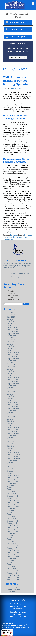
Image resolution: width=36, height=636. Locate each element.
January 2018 (12, 523)
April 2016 (11, 567)
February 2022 (13, 423)
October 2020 (13, 456)
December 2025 (13, 327)
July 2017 (11, 535)
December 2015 (13, 575)
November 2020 (14, 454)
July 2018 (11, 510)
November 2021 (13, 429)
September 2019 (13, 481)
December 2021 (13, 427)
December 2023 (13, 377)
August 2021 (12, 436)
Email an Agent (17, 37)
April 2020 (12, 469)
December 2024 (13, 352)
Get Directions (19, 57)
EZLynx (23, 625)
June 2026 (11, 315)
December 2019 (13, 475)
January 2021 (12, 450)
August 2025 (12, 336)
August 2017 (12, 533)
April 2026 (12, 319)
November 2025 (14, 329)
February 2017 (13, 546)
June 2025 (11, 340)
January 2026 (12, 325)
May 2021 (11, 442)
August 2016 (12, 558)
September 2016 (13, 556)
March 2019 (12, 494)
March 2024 (12, 371)
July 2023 (11, 388)
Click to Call (17, 30)
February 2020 (13, 471)
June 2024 (11, 365)
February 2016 (13, 571)
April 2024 (12, 369)
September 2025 (14, 334)
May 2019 (11, 490)
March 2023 (12, 396)
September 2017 (13, 531)
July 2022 (11, 413)
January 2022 (12, 425)
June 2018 (11, 513)
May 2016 (11, 565)
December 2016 (13, 550)
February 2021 (13, 448)
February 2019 (13, 496)
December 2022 (13, 402)
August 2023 (12, 386)
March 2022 (12, 421)
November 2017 (13, 527)
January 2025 (12, 350)
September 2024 (14, 359)
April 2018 (11, 517)
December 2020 (13, 452)
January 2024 (12, 375)
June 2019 (11, 488)
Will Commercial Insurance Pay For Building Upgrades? (16, 81)
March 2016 (12, 569)
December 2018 (13, 500)
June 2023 (11, 390)
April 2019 (11, 492)
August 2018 (12, 508)
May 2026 (11, 317)
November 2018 (13, 502)
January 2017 (12, 548)
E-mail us (20, 266)
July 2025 (11, 338)
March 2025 (12, 346)
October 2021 (12, 431)
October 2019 (12, 479)
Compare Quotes (18, 22)
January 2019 (12, 498)
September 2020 (14, 458)
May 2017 (11, 540)
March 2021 (12, 446)
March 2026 (12, 321)
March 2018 (12, 519)
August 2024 (12, 361)
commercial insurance (14, 237)
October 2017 (12, 529)
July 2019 (11, 486)
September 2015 (13, 579)
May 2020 (11, 467)
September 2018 (13, 506)
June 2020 (11, 465)
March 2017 (12, 544)
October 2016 (12, 554)
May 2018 (11, 515)
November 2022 (14, 404)
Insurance (14, 235)
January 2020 (13, 473)
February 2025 (13, 348)
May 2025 (11, 342)
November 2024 (14, 354)
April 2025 (11, 344)
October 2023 (13, 381)
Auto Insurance (13, 587)
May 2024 (11, 367)
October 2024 (13, 356)
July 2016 (11, 560)
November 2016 (13, 552)
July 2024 (11, 363)
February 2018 (13, 521)
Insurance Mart (7, 623)
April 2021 (11, 444)
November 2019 (13, 477)
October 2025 (13, 331)
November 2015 (13, 577)
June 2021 (11, 440)
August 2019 (12, 483)
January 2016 (12, 573)
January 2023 (12, 400)
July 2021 (11, 438)
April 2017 (11, 542)
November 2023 (14, 379)
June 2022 (11, 415)
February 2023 (13, 398)
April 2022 (12, 419)
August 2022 (12, 411)
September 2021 (13, 433)
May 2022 (11, 417)
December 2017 (13, 525)
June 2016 (11, 563)
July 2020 (11, 463)
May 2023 (11, 392)
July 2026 (11, 313)
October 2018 (12, 504)
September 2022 (14, 408)
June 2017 (11, 538)
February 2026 (13, 323)
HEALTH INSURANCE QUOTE (18, 274)
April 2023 (12, 394)
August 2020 (12, 461)
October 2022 (13, 406)
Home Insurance (14, 589)
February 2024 (13, 373)
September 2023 (14, 384)
